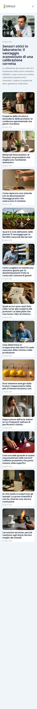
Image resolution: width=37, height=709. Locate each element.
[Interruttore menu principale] (33, 6)
